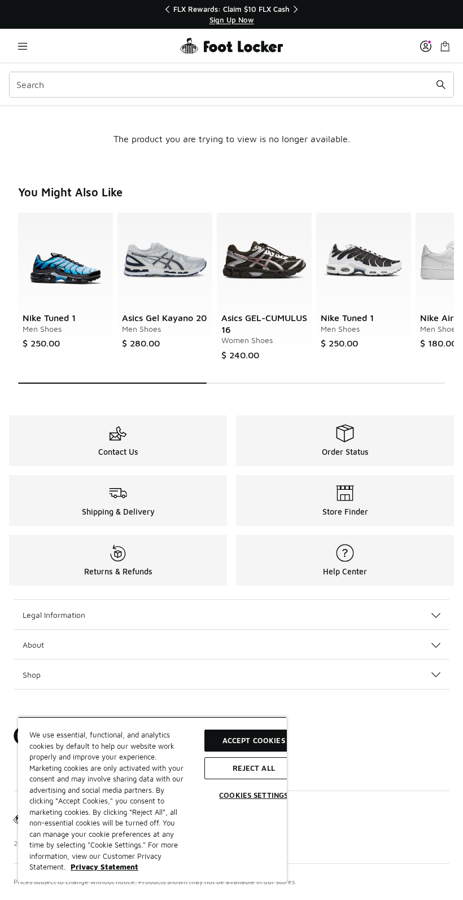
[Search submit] (441, 84)
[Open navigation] (23, 46)
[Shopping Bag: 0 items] (444, 46)
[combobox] (231, 84)
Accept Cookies (253, 740)
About (33, 644)
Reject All (254, 767)
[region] (231, 14)
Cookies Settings (253, 795)
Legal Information (54, 615)
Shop (32, 674)
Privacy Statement (104, 866)
